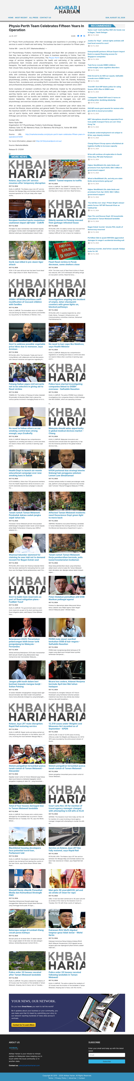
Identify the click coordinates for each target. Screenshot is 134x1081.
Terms (50, 1078)
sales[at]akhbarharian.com (29, 1065)
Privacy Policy (60, 1078)
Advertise (72, 1078)
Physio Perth (54, 58)
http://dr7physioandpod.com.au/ (49, 141)
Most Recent (21, 18)
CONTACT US (45, 18)
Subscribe (107, 1061)
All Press (33, 18)
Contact (82, 1078)
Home (10, 18)
